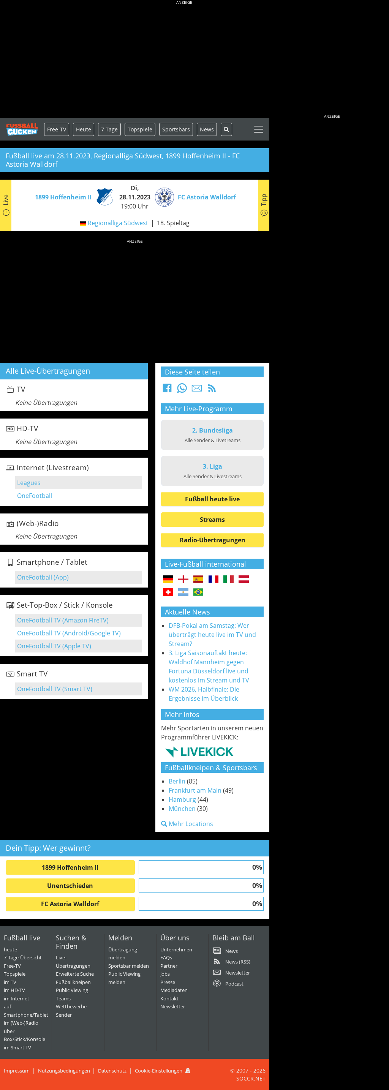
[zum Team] (103, 196)
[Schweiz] (168, 592)
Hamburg (182, 799)
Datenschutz (112, 1070)
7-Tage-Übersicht (23, 957)
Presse (167, 982)
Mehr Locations (190, 824)
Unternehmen (176, 949)
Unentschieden (70, 885)
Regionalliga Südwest (118, 223)
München (182, 808)
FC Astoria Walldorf (70, 904)
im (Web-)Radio (21, 1022)
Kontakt (169, 998)
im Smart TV (17, 1047)
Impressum (17, 1070)
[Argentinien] (183, 592)
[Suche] (226, 129)
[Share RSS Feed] (212, 390)
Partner (168, 965)
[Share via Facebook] (167, 390)
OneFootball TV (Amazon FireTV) (63, 620)
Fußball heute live (212, 499)
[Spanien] (198, 579)
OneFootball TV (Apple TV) (54, 646)
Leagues (29, 483)
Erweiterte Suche (75, 973)
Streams (212, 519)
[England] (183, 579)
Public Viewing (72, 990)
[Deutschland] (168, 579)
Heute (83, 129)
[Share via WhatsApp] (182, 390)
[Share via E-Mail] (197, 390)
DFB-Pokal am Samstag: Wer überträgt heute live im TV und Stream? (212, 634)
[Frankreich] (214, 579)
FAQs (166, 957)
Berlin (177, 781)
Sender (64, 1014)
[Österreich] (244, 579)
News (207, 129)
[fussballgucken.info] (22, 129)
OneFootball (34, 495)
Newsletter (172, 1006)
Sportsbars (176, 129)
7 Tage (109, 129)
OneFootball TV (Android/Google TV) (69, 633)
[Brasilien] (198, 592)
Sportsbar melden (128, 965)
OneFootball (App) (43, 577)
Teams (63, 998)
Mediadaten (174, 990)
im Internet (16, 998)
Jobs (165, 973)
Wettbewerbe (71, 1006)
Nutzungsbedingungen (64, 1070)
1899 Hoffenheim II (70, 867)
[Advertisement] (184, 61)
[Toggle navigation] (258, 129)
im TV (10, 982)
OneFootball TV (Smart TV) (54, 689)
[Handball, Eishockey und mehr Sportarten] (199, 751)
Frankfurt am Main (195, 790)
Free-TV (56, 129)
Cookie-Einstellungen (158, 1070)
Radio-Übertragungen (212, 540)
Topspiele (14, 973)
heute (10, 949)
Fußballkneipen (73, 982)
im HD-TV (14, 990)
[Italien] (228, 579)
